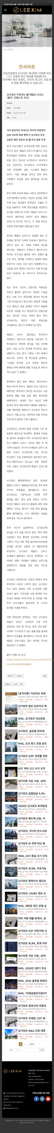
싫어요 (19, 676)
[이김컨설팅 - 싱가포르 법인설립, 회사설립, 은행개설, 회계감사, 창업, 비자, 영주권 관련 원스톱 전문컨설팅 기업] (27, 10)
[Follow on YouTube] (48, 1099)
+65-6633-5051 (10, 1102)
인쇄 (44, 676)
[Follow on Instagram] (42, 1099)
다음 (21, 684)
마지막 (32, 1044)
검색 (42, 1050)
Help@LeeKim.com (11, 1108)
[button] (5, 10)
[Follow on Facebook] (36, 1099)
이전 (15, 684)
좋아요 (11, 676)
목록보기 (8, 684)
